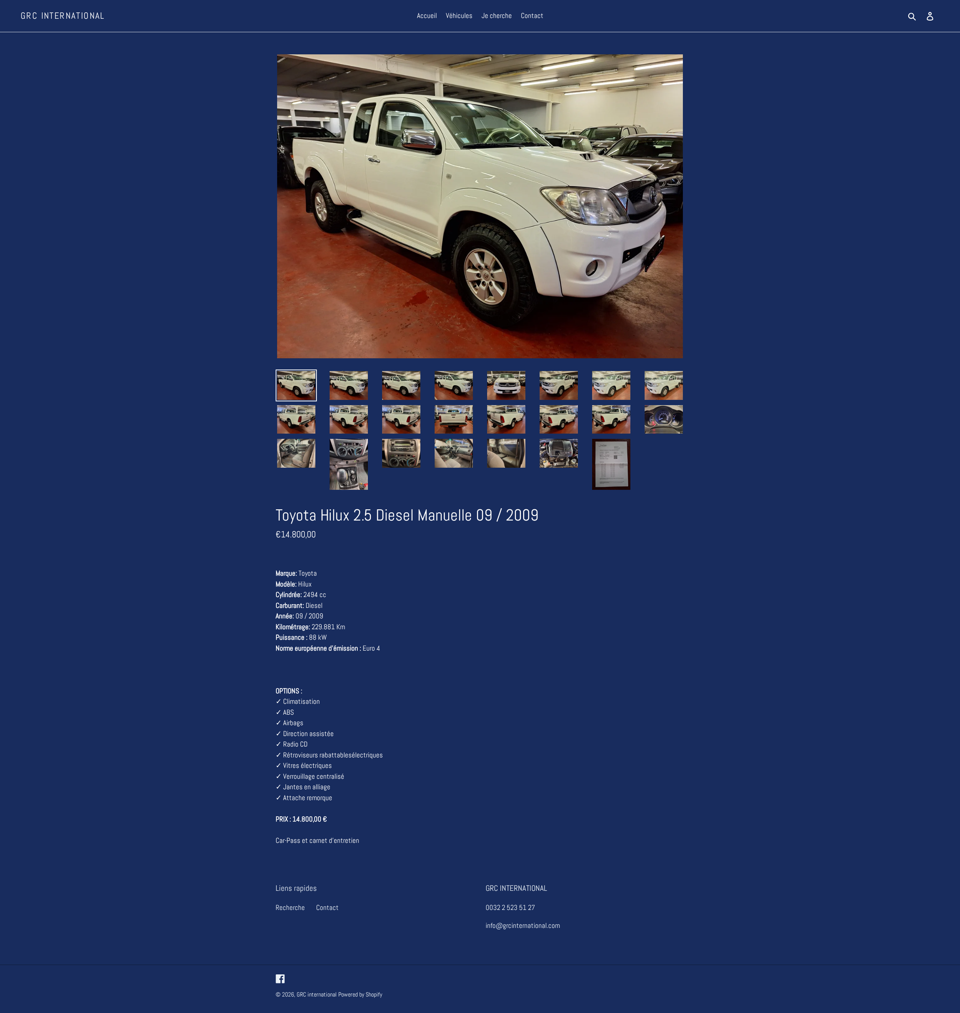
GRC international (63, 15)
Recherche (290, 907)
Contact (327, 907)
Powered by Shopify (360, 994)
